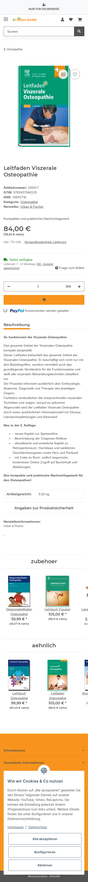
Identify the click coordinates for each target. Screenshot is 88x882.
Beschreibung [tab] (17, 325)
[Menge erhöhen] (79, 286)
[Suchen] (79, 31)
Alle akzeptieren (44, 839)
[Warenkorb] (79, 19)
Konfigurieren (45, 852)
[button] (62, 19)
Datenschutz (37, 827)
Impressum (15, 827)
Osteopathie (29, 202)
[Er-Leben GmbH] (25, 20)
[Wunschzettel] (71, 19)
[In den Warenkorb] (7, 63)
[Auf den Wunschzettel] (75, 74)
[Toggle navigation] (6, 17)
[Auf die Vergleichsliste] (63, 74)
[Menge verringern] (9, 286)
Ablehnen (44, 865)
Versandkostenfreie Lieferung (45, 242)
